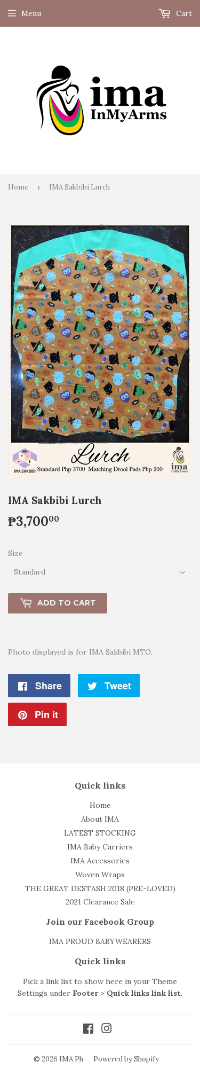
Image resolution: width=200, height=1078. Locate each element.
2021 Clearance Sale (100, 902)
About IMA (100, 819)
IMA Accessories (100, 860)
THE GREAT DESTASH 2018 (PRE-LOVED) (100, 888)
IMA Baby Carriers (100, 847)
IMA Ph (71, 1059)
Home (18, 187)
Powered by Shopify (126, 1059)
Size (15, 553)
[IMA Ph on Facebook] (88, 1030)
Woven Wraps (100, 874)
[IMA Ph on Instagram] (106, 1030)
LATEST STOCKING (100, 833)
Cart (183, 13)
